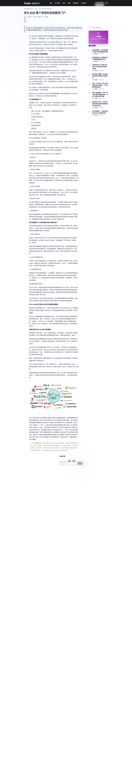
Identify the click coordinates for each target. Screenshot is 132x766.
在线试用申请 (99, 3)
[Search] (90, 27)
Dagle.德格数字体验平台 (28, 8)
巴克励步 (96, 54)
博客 (36, 8)
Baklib (31, 418)
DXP (70, 341)
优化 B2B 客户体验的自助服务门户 (46, 8)
